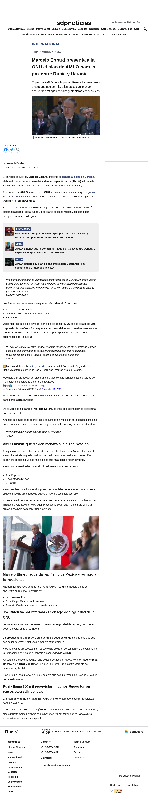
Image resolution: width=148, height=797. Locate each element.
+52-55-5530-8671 (50, 752)
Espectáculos (125, 29)
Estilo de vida (69, 29)
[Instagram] (16, 732)
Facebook (79, 747)
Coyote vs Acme (116, 34)
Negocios (94, 29)
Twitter (77, 752)
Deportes (82, 29)
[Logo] (74, 23)
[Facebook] (6, 149)
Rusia (35, 52)
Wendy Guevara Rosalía (88, 34)
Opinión (56, 29)
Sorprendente (108, 29)
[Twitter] (11, 149)
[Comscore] (134, 731)
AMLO (58, 52)
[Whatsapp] (17, 149)
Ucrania (46, 52)
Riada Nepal (63, 34)
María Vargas (30, 34)
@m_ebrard (37, 366)
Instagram (79, 757)
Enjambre (47, 34)
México (30, 29)
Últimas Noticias (16, 29)
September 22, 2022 (51, 389)
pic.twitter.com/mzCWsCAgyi (29, 385)
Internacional (43, 29)
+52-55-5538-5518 (50, 747)
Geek (136, 29)
